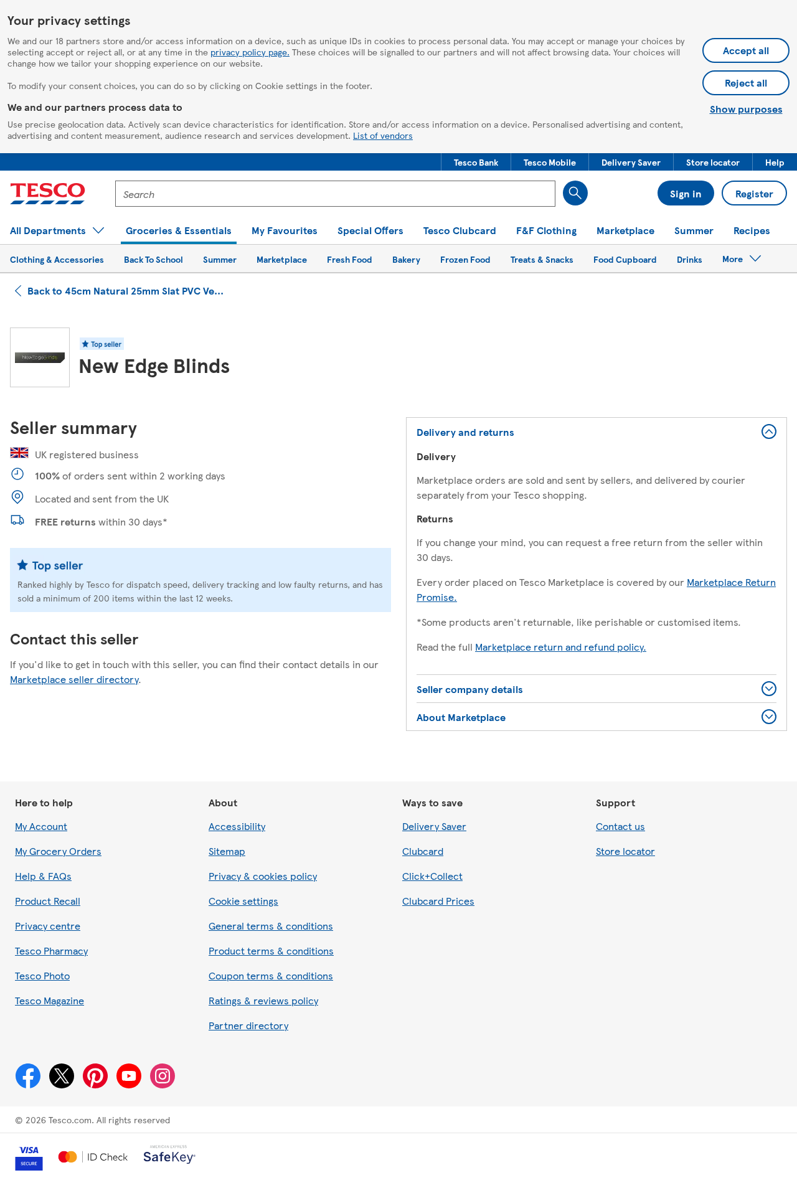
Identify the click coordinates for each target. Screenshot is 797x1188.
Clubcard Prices (438, 900)
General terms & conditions (271, 925)
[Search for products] (575, 193)
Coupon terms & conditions (271, 975)
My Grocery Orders (58, 851)
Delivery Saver (434, 826)
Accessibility (237, 826)
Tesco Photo (42, 975)
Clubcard (422, 851)
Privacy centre (47, 925)
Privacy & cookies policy (263, 876)
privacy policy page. (250, 51)
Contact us (620, 826)
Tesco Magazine (49, 1000)
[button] (476, 162)
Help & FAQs (43, 876)
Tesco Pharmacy (51, 950)
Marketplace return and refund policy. (560, 646)
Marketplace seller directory (74, 679)
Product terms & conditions (271, 950)
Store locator (625, 851)
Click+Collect (432, 876)
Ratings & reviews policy (263, 1000)
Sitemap (227, 851)
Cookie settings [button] (243, 900)
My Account (41, 826)
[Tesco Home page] (47, 193)
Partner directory (248, 1025)
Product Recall (47, 900)
